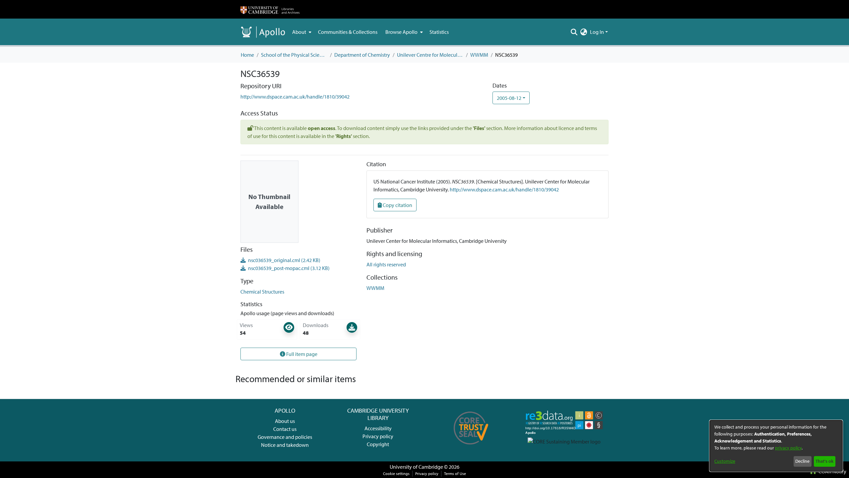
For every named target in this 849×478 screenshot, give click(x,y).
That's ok (824, 461)
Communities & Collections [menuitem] (347, 32)
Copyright (378, 444)
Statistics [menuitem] (439, 32)
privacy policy (788, 448)
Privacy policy (377, 436)
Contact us (284, 429)
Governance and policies (285, 437)
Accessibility (378, 428)
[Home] (269, 9)
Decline (802, 461)
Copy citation (397, 205)
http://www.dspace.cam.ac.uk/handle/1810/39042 (295, 96)
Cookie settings (396, 473)
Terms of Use (455, 473)
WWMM (479, 54)
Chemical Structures (262, 291)
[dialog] (776, 445)
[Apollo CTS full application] (471, 447)
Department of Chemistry (362, 54)
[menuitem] (301, 32)
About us (285, 421)
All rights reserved (386, 264)
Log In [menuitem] (597, 32)
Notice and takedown (285, 445)
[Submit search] (574, 32)
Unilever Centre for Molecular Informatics (430, 54)
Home (247, 54)
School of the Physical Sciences (294, 54)
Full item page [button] (301, 354)
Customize (724, 461)
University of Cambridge (416, 466)
